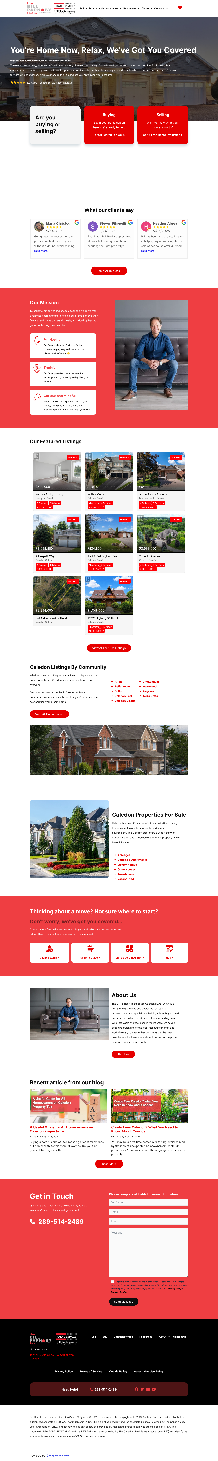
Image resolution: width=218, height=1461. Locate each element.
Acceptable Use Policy (149, 1371)
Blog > (169, 957)
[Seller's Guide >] (90, 948)
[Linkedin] (148, 1389)
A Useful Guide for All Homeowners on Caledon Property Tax (61, 1129)
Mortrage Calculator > (129, 957)
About (145, 8)
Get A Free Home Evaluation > (163, 135)
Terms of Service (119, 1292)
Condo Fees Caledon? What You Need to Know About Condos (144, 1129)
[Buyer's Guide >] (49, 948)
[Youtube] (154, 1389)
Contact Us (161, 8)
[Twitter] (142, 1389)
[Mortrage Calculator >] (129, 948)
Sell (82, 8)
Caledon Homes (108, 8)
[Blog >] (169, 948)
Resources (129, 8)
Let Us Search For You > (109, 135)
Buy (91, 8)
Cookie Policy (118, 1371)
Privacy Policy (175, 1288)
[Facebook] (136, 1389)
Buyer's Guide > (49, 957)
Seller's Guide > (90, 957)
